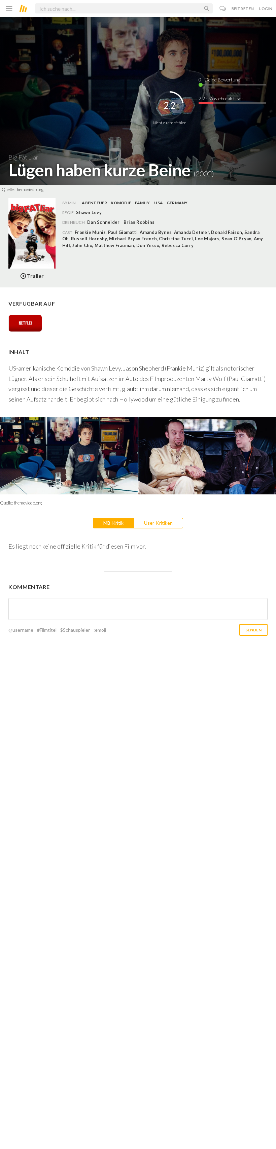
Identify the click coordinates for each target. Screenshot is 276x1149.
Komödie (121, 202)
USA (158, 202)
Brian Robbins (139, 222)
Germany (177, 202)
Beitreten (243, 8)
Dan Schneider (103, 222)
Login (266, 8)
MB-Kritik (113, 523)
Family (142, 202)
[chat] (223, 8)
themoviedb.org (29, 189)
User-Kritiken (158, 523)
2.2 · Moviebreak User (221, 98)
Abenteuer (94, 202)
